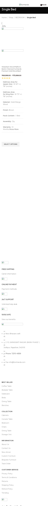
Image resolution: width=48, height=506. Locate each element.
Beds (4, 398)
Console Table (7, 419)
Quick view (4, 149)
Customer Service (10, 470)
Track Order (6, 464)
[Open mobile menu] (3, 4)
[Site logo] (24, 5)
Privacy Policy (7, 474)
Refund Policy (7, 489)
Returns (5, 481)
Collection (7, 411)
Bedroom (5, 423)
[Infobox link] (24, 268)
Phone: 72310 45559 (13, 354)
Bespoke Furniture (9, 460)
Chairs (4, 427)
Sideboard (5, 394)
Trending (5, 493)
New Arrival (6, 452)
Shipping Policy (8, 485)
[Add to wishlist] (4, 139)
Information (8, 441)
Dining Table (6, 401)
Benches (5, 405)
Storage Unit (6, 434)
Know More (14, 129)
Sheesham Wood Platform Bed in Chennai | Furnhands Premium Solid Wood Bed (11, 69)
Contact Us (6, 448)
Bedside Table (7, 390)
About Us (5, 444)
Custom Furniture (9, 456)
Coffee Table (6, 386)
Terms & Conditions (9, 477)
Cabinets (5, 415)
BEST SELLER (7, 382)
